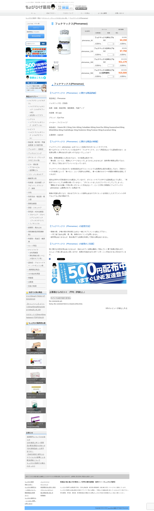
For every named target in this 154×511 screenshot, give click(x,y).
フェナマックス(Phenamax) (79, 18)
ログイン (36, 28)
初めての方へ (28, 484)
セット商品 (32, 246)
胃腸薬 (30, 278)
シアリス (31, 119)
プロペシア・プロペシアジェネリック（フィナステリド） (37, 217)
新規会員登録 (36, 36)
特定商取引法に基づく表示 (48, 487)
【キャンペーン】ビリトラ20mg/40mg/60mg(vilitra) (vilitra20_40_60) (35, 307)
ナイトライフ (33, 250)
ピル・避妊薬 (33, 164)
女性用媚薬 (34, 253)
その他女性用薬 (34, 274)
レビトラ (31, 129)
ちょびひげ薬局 (31, 18)
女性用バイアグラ (36, 115)
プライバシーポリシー (47, 490)
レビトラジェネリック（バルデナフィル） (37, 135)
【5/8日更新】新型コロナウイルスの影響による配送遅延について (36, 457)
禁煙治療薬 (32, 203)
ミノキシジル (35, 223)
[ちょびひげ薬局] (40, 9)
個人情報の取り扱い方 (47, 493)
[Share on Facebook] (50, 259)
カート (27, 495)
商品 (39, 18)
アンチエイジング (35, 153)
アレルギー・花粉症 (35, 149)
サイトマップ (44, 484)
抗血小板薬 (32, 286)
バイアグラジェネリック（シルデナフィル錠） (37, 109)
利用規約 (43, 495)
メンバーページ (45, 482)
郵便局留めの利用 (30, 493)
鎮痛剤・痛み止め (35, 227)
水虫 (30, 192)
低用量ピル (34, 170)
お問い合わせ (28, 503)
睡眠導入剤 (32, 178)
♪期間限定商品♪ (34, 270)
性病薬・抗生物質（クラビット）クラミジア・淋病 (36, 185)
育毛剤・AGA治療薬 (35, 212)
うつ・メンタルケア (35, 174)
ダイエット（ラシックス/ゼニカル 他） (55, 18)
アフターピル (35, 167)
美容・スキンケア (35, 208)
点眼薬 (30, 282)
